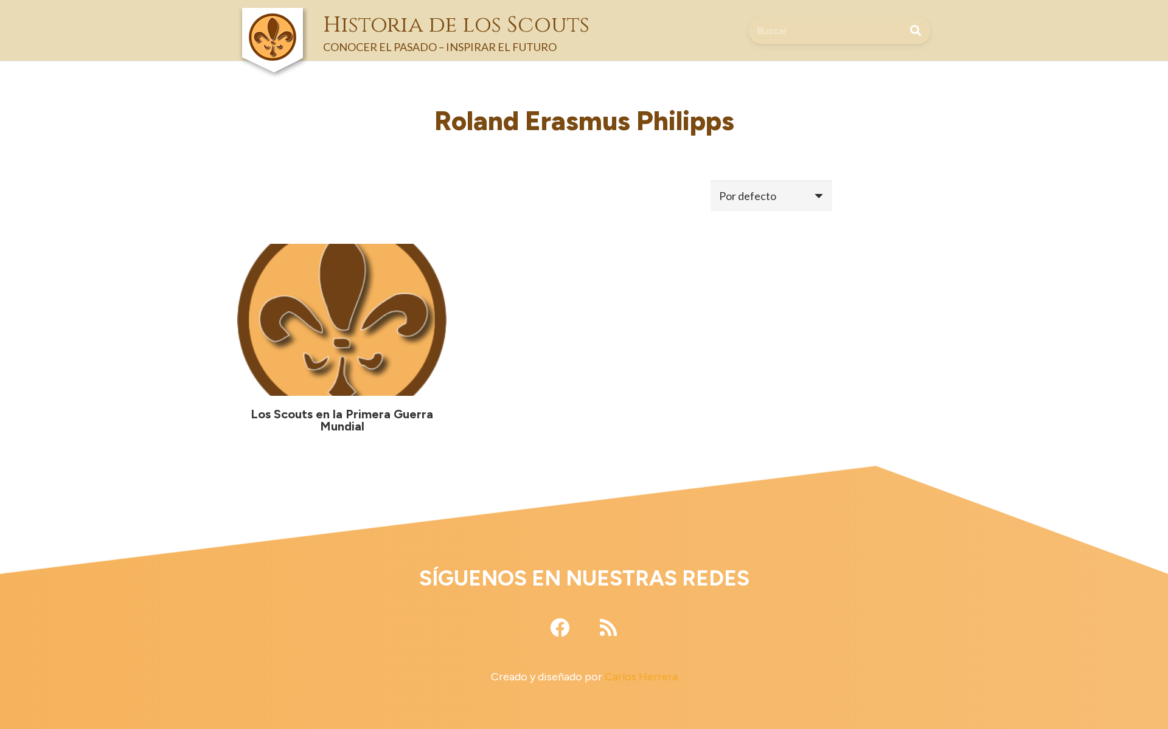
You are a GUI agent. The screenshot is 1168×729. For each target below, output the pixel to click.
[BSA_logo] (272, 18)
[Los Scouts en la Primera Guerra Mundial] (342, 320)
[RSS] (608, 627)
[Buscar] (915, 30)
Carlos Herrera (641, 676)
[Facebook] (559, 627)
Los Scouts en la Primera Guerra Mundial (342, 420)
